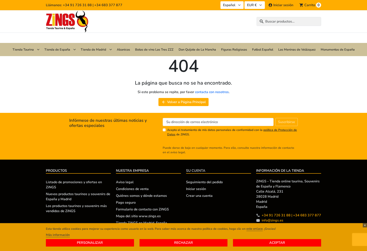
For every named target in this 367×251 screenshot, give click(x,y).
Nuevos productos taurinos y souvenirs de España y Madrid (78, 196)
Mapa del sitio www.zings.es (138, 216)
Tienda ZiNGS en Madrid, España (141, 223)
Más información (58, 235)
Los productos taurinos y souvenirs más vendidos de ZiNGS (76, 208)
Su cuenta (195, 170)
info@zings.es (272, 220)
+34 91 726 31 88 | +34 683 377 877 (291, 215)
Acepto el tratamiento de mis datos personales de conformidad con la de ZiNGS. (232, 132)
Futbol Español (262, 49)
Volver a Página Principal (184, 102)
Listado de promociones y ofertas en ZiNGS (74, 185)
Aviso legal (125, 182)
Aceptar (277, 242)
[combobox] (289, 21)
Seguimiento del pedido (204, 182)
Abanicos (123, 49)
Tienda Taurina (23, 49)
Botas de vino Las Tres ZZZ (154, 49)
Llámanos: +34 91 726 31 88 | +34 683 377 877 (84, 5)
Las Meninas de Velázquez (297, 49)
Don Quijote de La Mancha (197, 49)
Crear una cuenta (199, 195)
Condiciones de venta (132, 189)
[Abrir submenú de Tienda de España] (74, 49)
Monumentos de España (338, 49)
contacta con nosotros (212, 92)
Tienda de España (57, 49)
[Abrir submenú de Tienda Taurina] (38, 49)
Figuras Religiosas (234, 49)
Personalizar (90, 242)
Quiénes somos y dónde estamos (141, 195)
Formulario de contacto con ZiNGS (142, 209)
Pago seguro (126, 202)
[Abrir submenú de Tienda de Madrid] (110, 49)
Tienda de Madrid (93, 49)
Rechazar (183, 242)
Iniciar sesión (196, 189)
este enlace (254, 229)
